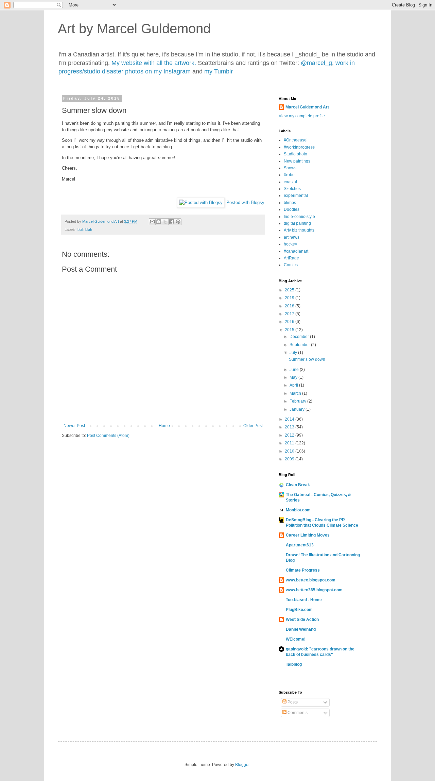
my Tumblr (218, 71)
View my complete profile (302, 116)
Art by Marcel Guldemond (134, 28)
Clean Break (298, 484)
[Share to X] (165, 221)
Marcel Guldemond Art (307, 107)
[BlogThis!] (158, 221)
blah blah (84, 229)
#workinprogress (299, 147)
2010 (290, 451)
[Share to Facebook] (171, 221)
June (295, 369)
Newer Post (74, 425)
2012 (290, 435)
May (294, 377)
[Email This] (152, 221)
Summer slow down (307, 359)
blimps (290, 202)
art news (291, 237)
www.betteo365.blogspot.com (314, 590)
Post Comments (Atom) (108, 435)
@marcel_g (316, 63)
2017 (290, 313)
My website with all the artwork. (153, 63)
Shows (290, 168)
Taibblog (294, 664)
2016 (290, 321)
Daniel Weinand (301, 629)
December (300, 336)
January (298, 409)
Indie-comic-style (299, 216)
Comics (291, 264)
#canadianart (296, 251)
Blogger (242, 764)
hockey (290, 244)
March (296, 393)
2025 (290, 290)
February (298, 401)
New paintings (297, 161)
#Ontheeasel (296, 140)
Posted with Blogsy (245, 202)
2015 (290, 329)
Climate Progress (303, 570)
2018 (290, 306)
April (294, 385)
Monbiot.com (298, 510)
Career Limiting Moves (308, 535)
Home (164, 425)
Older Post (253, 425)
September (300, 344)
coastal (290, 182)
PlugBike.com (299, 609)
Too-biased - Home (304, 599)
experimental (296, 195)
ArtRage (291, 258)
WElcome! (296, 639)
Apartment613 (300, 545)
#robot (290, 174)
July (294, 352)
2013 (290, 427)
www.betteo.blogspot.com (310, 580)
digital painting (297, 223)
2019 (290, 297)
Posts (292, 702)
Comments (297, 712)
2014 (290, 419)
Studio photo (295, 154)
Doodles (291, 209)
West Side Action (302, 619)
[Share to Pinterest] (178, 221)
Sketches (292, 188)
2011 (290, 443)
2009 (290, 459)
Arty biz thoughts (299, 230)
